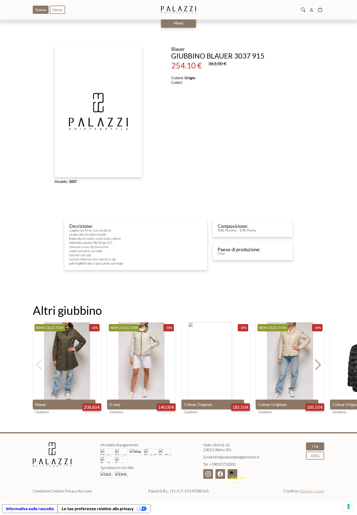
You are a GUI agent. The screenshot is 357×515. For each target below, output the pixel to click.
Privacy (71, 491)
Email (231, 457)
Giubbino (42, 412)
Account (85, 491)
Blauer (40, 404)
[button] (318, 364)
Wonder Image (311, 491)
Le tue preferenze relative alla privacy (98, 508)
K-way (115, 404)
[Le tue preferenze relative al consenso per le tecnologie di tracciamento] (348, 506)
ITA (315, 446)
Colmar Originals (198, 404)
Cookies (57, 491)
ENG (315, 455)
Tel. (219, 464)
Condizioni (41, 491)
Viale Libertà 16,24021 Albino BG (217, 447)
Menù (178, 23)
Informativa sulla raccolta (30, 508)
